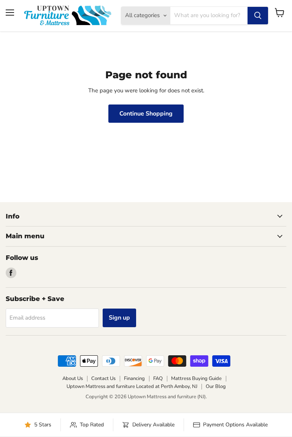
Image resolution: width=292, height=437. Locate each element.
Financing (134, 378)
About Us (72, 378)
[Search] (258, 15)
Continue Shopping (146, 113)
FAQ (158, 378)
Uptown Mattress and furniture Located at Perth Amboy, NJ (132, 386)
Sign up (119, 318)
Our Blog (216, 386)
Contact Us (103, 378)
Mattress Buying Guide (196, 378)
